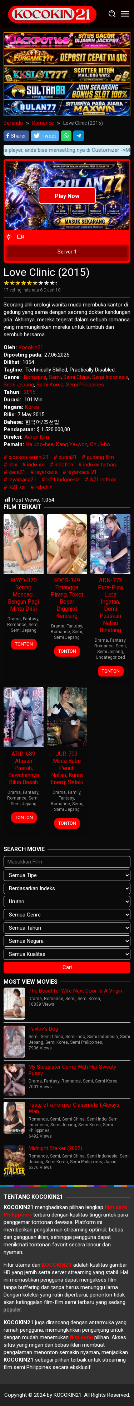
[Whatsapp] (66, 135)
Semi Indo (75, 1036)
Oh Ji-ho (100, 444)
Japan (110, 1161)
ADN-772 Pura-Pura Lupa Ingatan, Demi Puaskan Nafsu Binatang (110, 605)
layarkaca (46, 472)
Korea (32, 407)
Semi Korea (50, 384)
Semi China (76, 377)
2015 (29, 392)
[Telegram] (78, 135)
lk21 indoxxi (103, 479)
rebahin (44, 487)
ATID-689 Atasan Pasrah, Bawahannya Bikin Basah (23, 768)
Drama (14, 618)
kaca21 (17, 472)
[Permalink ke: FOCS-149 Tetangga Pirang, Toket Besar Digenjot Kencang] (67, 543)
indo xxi (36, 464)
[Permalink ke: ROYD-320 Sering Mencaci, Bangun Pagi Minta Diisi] (23, 543)
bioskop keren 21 (29, 457)
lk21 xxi (17, 487)
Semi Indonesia (110, 377)
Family (74, 792)
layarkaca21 (22, 479)
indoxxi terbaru (100, 464)
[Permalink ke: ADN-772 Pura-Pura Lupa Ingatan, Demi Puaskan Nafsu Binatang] (110, 543)
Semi (55, 377)
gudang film (100, 457)
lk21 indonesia (63, 479)
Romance (35, 377)
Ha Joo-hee (40, 444)
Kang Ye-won (72, 444)
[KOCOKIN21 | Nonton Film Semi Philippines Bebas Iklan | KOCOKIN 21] (52, 14)
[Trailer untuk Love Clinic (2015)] (20, 237)
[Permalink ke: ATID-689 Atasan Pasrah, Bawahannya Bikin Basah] (23, 716)
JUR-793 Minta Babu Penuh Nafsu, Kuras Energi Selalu (67, 768)
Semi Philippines (85, 384)
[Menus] (125, 14)
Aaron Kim (36, 437)
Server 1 (67, 251)
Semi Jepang (19, 384)
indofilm (64, 464)
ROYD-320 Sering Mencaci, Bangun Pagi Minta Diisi (23, 594)
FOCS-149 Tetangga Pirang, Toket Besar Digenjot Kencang (67, 598)
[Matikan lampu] (8, 237)
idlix (13, 464)
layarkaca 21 (82, 472)
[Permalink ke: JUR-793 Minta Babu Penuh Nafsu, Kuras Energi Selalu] (67, 716)
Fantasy (30, 618)
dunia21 (68, 457)
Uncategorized (110, 657)
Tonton (24, 644)
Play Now (67, 196)
